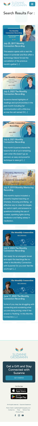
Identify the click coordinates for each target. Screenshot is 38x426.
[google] (19, 395)
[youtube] (23, 415)
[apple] (19, 389)
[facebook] (15, 415)
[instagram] (19, 415)
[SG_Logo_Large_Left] (15, 2)
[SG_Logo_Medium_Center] (19, 347)
